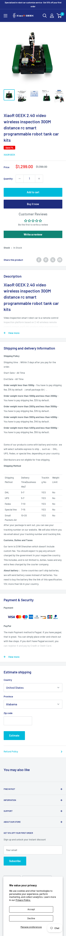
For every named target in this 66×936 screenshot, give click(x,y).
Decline (31, 918)
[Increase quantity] (39, 179)
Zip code (8, 713)
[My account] (52, 16)
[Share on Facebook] (38, 259)
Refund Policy (11, 751)
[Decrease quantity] (19, 179)
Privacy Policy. (23, 900)
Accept (31, 909)
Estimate (14, 735)
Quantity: (8, 178)
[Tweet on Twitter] (52, 259)
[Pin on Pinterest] (45, 259)
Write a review (33, 234)
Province (8, 696)
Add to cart (33, 192)
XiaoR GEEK (9, 154)
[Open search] (45, 16)
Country (8, 679)
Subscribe (15, 861)
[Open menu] (5, 15)
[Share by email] (59, 259)
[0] (59, 15)
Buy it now (33, 204)
